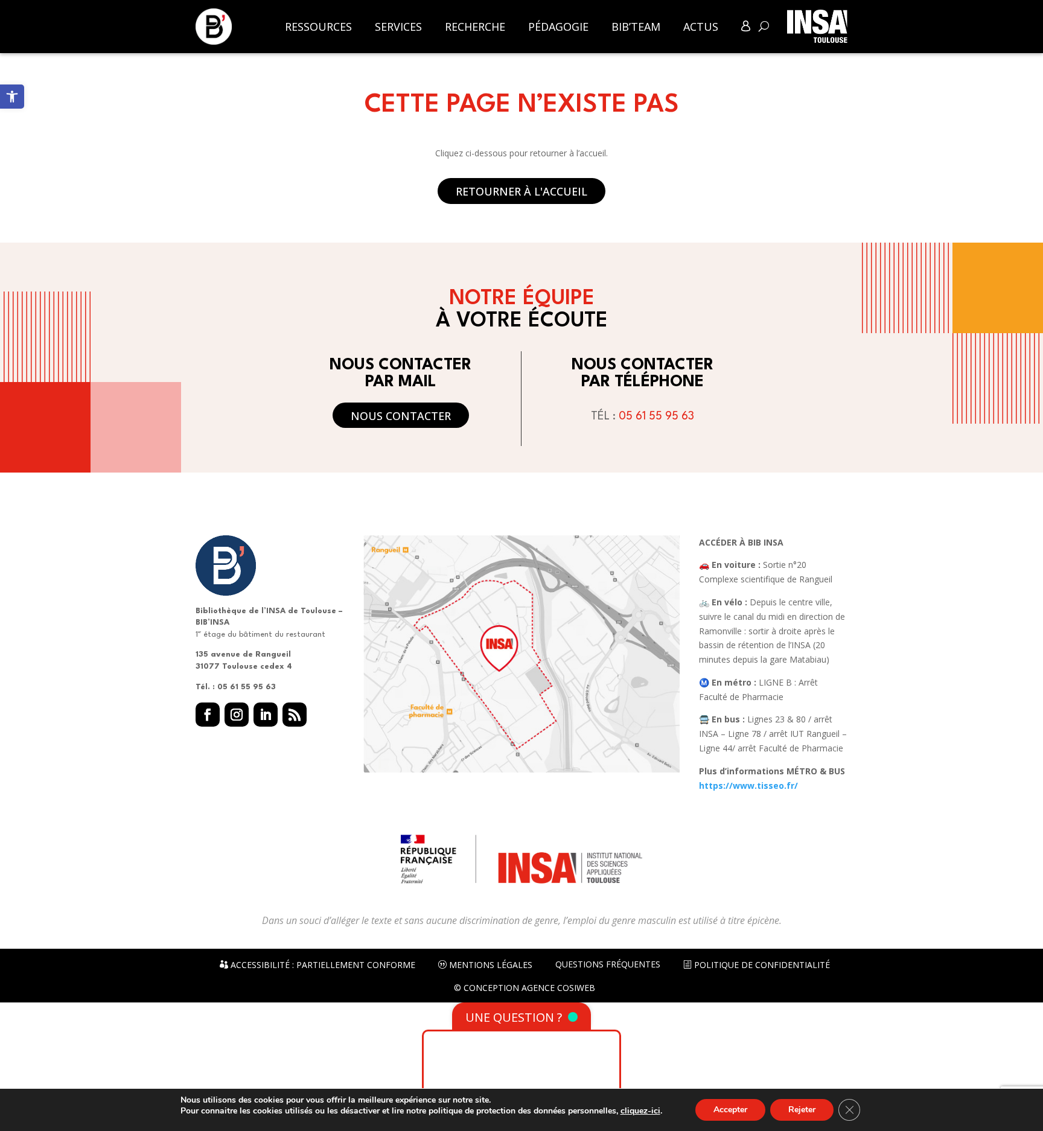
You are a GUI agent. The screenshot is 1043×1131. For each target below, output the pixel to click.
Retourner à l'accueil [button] (521, 191)
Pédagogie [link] (558, 27)
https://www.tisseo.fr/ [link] (748, 785)
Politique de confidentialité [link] (761, 965)
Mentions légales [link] (489, 965)
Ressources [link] (318, 27)
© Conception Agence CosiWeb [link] (524, 988)
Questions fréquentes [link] (607, 965)
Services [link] (398, 27)
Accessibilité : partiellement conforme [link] (321, 965)
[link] (12, 96)
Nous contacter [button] (401, 416)
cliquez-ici (640, 1111)
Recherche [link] (475, 27)
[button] (208, 714)
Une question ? (513, 1017)
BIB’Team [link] (635, 27)
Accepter (730, 1109)
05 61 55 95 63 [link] (656, 416)
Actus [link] (700, 27)
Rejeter (801, 1109)
